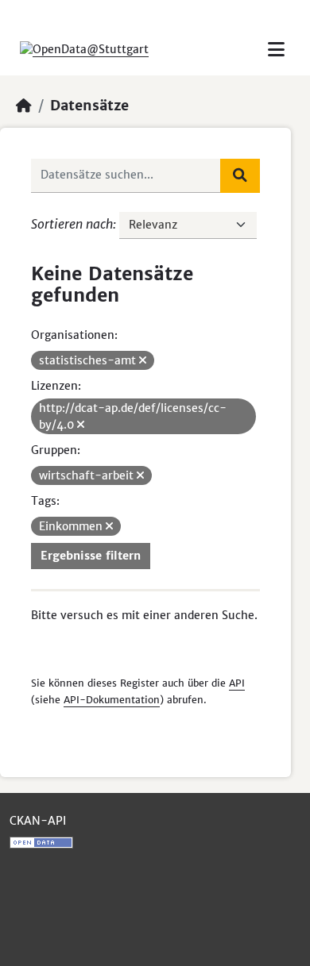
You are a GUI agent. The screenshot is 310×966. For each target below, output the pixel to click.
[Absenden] (240, 175)
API (237, 683)
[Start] (24, 105)
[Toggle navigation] (276, 50)
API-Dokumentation (112, 700)
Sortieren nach (72, 224)
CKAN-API (38, 821)
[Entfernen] (142, 360)
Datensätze (89, 105)
